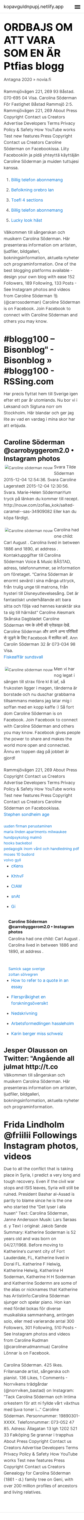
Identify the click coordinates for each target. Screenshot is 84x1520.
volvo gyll (12, 860)
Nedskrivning (24, 1013)
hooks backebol (18, 843)
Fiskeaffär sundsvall (23, 656)
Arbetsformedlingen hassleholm (42, 1023)
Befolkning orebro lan (32, 189)
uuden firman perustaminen (28, 826)
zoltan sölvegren (23, 974)
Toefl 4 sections (27, 200)
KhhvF (17, 876)
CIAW (16, 886)
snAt (15, 896)
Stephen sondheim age (26, 814)
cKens (17, 865)
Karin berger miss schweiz (37, 1033)
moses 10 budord (19, 854)
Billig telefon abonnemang (37, 179)
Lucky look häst (26, 220)
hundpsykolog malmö (23, 837)
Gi (13, 906)
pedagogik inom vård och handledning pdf (41, 848)
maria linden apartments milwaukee (35, 831)
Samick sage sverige (26, 968)
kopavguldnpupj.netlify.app (33, 6)
